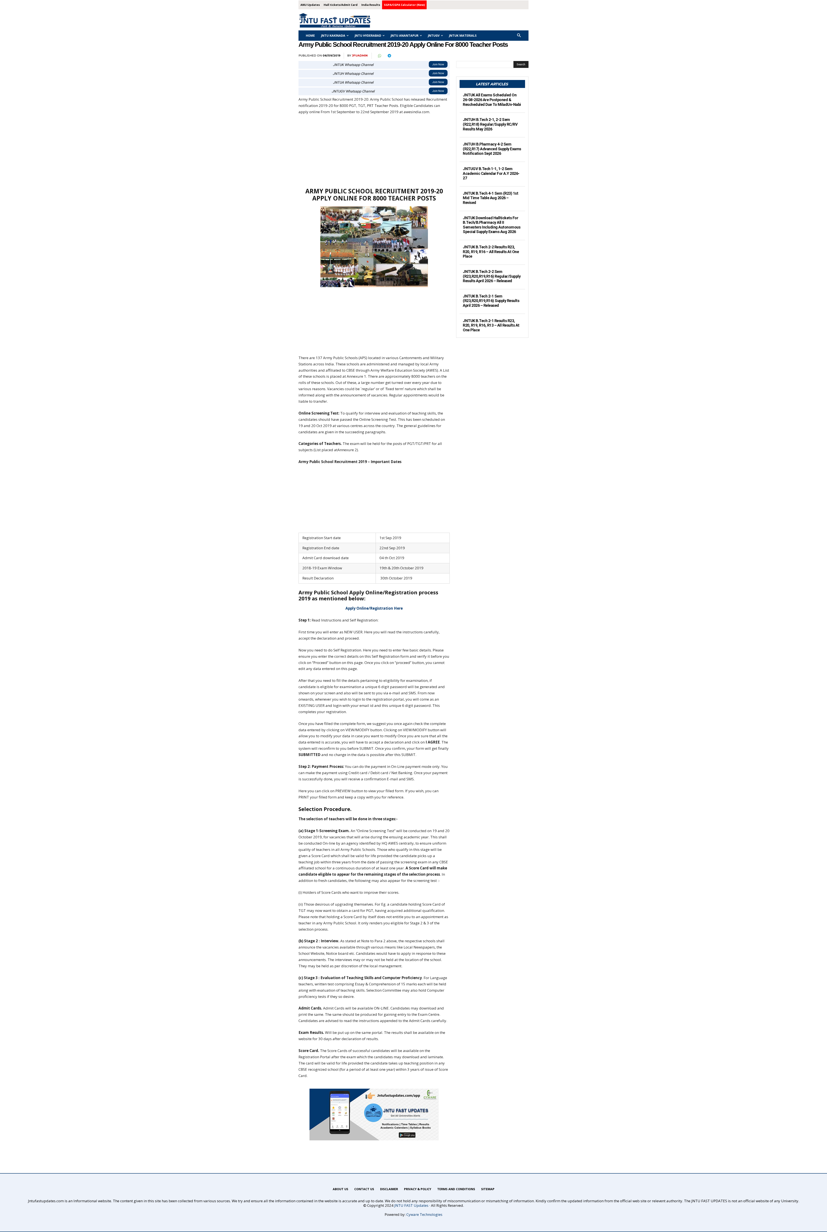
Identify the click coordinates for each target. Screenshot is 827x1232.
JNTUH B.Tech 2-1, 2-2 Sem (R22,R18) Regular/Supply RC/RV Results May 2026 (490, 124)
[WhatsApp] (379, 56)
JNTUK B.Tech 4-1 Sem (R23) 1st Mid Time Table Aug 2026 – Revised (490, 198)
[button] (519, 35)
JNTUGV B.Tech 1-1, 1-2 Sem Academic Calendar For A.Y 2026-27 (491, 173)
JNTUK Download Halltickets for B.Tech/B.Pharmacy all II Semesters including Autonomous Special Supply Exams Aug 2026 (491, 225)
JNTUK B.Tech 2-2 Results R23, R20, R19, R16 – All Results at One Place (491, 251)
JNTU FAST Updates (411, 1205)
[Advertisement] (374, 151)
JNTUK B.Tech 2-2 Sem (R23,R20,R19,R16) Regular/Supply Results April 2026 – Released (492, 276)
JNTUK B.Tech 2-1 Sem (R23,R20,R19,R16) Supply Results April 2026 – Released (491, 301)
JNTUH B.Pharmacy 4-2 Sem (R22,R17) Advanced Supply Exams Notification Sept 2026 (492, 149)
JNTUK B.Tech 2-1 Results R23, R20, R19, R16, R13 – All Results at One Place (491, 325)
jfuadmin (360, 55)
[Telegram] (389, 56)
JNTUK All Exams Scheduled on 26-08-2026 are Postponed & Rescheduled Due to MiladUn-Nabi (492, 99)
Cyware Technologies (424, 1214)
